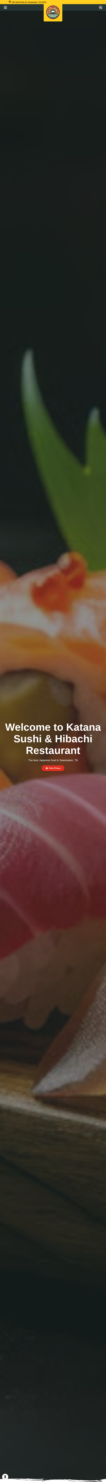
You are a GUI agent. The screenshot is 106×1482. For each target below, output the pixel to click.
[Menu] (5, 7)
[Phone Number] (100, 7)
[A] (5, 1477)
